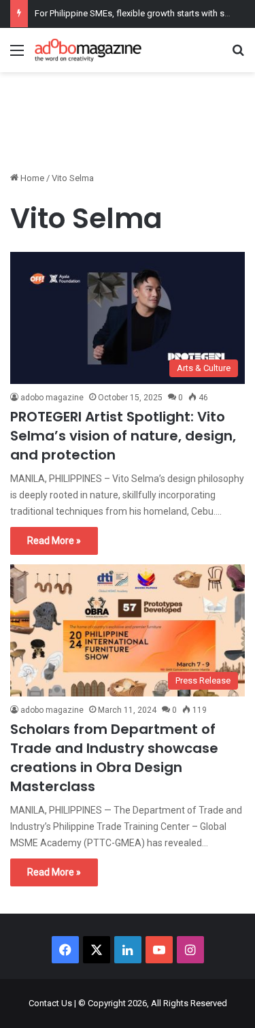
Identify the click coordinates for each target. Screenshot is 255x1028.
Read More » (54, 540)
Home (31, 178)
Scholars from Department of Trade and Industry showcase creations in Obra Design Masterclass (114, 758)
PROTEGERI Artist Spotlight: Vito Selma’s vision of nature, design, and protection (123, 435)
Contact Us (50, 1003)
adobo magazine (52, 397)
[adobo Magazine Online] (88, 50)
